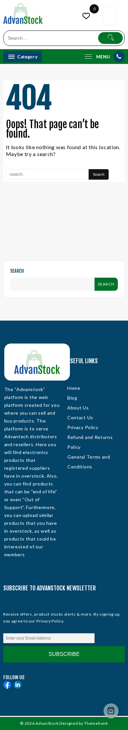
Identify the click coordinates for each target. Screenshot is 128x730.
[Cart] (110, 16)
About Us (78, 407)
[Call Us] (119, 56)
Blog (72, 398)
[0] (87, 16)
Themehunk (96, 723)
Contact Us (80, 417)
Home (73, 388)
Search (17, 271)
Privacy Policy (82, 427)
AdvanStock (46, 723)
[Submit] (110, 38)
